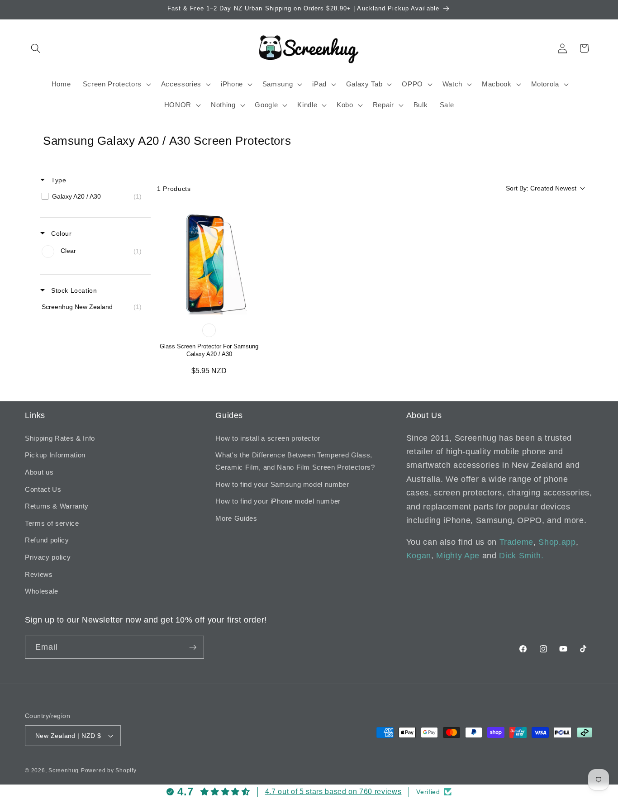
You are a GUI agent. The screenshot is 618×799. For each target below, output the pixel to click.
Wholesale (41, 591)
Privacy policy (48, 557)
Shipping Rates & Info (60, 438)
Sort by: (541, 188)
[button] (36, 48)
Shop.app (556, 542)
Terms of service (52, 523)
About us (39, 472)
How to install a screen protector (267, 438)
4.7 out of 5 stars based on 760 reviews (333, 791)
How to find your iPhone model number (278, 501)
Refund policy (47, 540)
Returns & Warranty (57, 506)
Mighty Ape (458, 555)
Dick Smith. (521, 555)
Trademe (516, 542)
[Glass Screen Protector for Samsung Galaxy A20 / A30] (209, 262)
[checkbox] (94, 196)
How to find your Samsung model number (282, 484)
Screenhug (63, 770)
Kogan (418, 555)
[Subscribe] (193, 647)
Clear (209, 330)
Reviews (39, 574)
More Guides (236, 518)
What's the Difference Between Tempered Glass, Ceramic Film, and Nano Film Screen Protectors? (295, 461)
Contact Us (43, 489)
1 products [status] (174, 188)
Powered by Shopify (109, 770)
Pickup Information (55, 455)
